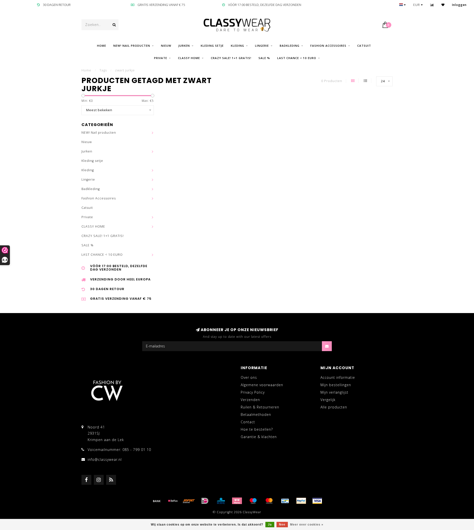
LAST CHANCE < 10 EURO (296, 58)
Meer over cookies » (306, 524)
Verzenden (250, 399)
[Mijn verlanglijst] (443, 5)
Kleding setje (212, 45)
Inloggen (459, 5)
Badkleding (289, 45)
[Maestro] (253, 501)
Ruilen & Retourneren (260, 407)
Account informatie (337, 377)
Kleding (237, 45)
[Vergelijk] (432, 5)
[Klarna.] (237, 501)
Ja (270, 524)
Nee (282, 524)
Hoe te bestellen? (257, 429)
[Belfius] (173, 501)
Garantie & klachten (259, 436)
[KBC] (221, 501)
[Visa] (317, 501)
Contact (248, 422)
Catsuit (364, 45)
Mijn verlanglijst (334, 392)
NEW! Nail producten (131, 45)
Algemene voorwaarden (262, 384)
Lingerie (262, 45)
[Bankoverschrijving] (157, 501)
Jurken (184, 45)
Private (160, 58)
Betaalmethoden (256, 414)
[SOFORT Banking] (189, 501)
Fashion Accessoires (328, 45)
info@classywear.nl (105, 459)
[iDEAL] (205, 501)
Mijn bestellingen (335, 384)
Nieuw (166, 45)
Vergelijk (328, 399)
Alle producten (333, 407)
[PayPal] (301, 501)
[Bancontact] (285, 501)
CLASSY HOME (189, 58)
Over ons (249, 377)
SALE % (264, 58)
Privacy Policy (253, 392)
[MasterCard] (269, 501)
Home (101, 45)
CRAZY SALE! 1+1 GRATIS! (231, 58)
